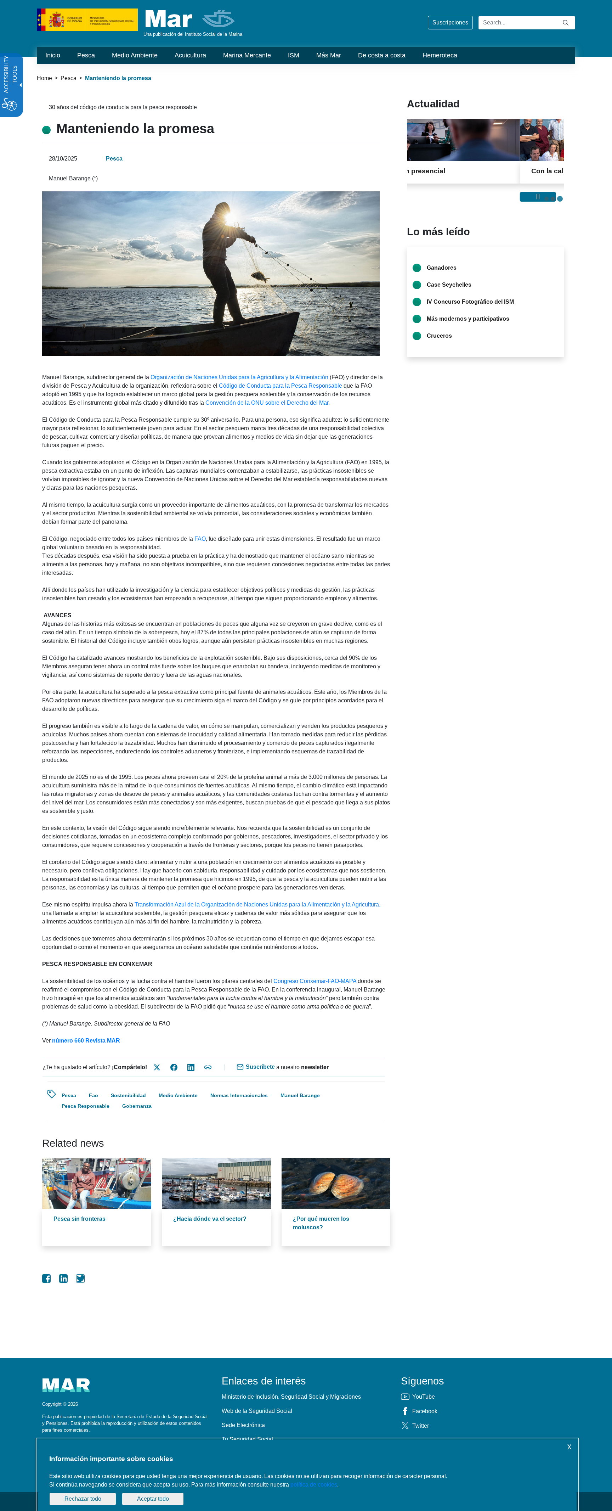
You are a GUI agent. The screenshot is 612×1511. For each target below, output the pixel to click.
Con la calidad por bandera (465, 171)
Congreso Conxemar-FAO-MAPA (315, 981)
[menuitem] (53, 55)
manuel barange (300, 1095)
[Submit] (565, 22)
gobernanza (137, 1106)
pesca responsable (85, 1106)
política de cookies (313, 1485)
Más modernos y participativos (468, 319)
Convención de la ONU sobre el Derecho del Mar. (267, 403)
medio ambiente (178, 1095)
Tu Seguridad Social (247, 1439)
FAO (200, 539)
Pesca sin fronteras (79, 1219)
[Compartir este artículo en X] (157, 1067)
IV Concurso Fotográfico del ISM (470, 302)
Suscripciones (450, 22)
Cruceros (439, 336)
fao (93, 1095)
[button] (546, 199)
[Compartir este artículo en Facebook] (174, 1067)
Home (44, 78)
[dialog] (307, 1475)
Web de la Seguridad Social (257, 1411)
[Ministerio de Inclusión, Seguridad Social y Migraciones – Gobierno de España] (87, 19)
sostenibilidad (128, 1095)
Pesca (68, 78)
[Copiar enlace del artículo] (208, 1067)
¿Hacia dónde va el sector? (209, 1219)
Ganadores (442, 268)
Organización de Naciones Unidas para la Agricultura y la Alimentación (239, 377)
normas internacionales (239, 1095)
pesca (69, 1095)
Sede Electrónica (243, 1425)
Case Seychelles (449, 285)
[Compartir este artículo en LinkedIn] (191, 1067)
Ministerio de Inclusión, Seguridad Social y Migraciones (291, 1397)
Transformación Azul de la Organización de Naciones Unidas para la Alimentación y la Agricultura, (257, 904)
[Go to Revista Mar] (190, 19)
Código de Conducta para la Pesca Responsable (280, 386)
